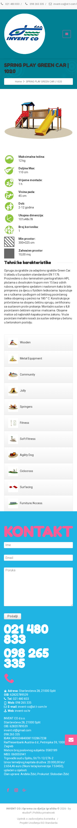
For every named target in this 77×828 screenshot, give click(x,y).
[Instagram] (16, 790)
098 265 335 (36, 4)
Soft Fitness (27, 438)
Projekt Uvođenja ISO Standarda (38, 822)
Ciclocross (26, 470)
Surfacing (26, 486)
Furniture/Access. (31, 503)
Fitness (24, 422)
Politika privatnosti (44, 812)
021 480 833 (12, 4)
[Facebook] (8, 790)
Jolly (22, 390)
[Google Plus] (24, 790)
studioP (26, 812)
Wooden (25, 342)
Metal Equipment (30, 358)
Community (27, 374)
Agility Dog (26, 454)
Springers (25, 406)
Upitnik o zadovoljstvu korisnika (36, 818)
